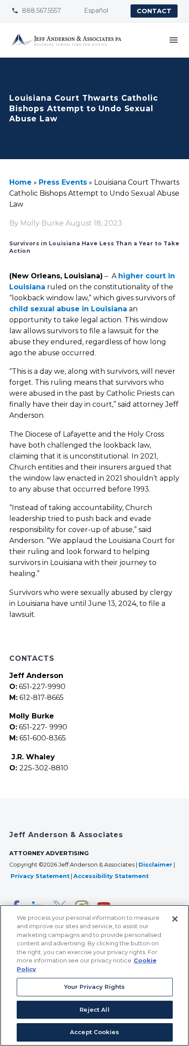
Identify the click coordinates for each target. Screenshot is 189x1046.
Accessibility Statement (111, 876)
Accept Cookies (94, 1031)
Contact (154, 11)
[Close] (175, 919)
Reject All (94, 1009)
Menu (174, 40)
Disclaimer (155, 864)
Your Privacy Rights (94, 986)
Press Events (63, 182)
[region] (94, 975)
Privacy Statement (40, 876)
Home (20, 182)
